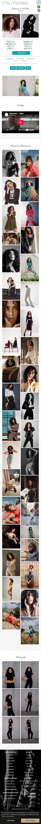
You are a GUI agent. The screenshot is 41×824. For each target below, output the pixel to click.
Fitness (29, 769)
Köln (10, 763)
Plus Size (29, 763)
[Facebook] (38, 7)
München (11, 766)
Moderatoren (10, 787)
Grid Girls (10, 781)
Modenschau (29, 772)
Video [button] (28, 68)
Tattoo (29, 766)
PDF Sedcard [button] (21, 53)
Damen (29, 755)
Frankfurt (10, 775)
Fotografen (10, 798)
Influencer (29, 775)
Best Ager (29, 761)
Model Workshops (10, 795)
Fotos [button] (13, 68)
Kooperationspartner (10, 792)
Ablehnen (11, 820)
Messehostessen (10, 778)
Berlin (10, 755)
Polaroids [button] (21, 68)
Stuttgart (10, 772)
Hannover (10, 769)
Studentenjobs (10, 789)
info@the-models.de (31, 786)
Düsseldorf (10, 761)
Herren (28, 758)
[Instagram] (38, 11)
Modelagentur (10, 752)
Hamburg (10, 758)
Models (29, 752)
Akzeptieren (30, 820)
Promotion (10, 784)
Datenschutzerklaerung (8, 816)
